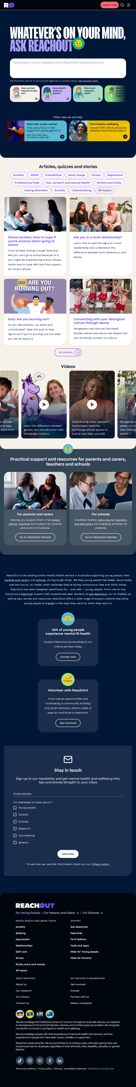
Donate (74, 991)
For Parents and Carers (59, 913)
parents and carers (16, 580)
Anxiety (18, 175)
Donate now (68, 656)
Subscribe (68, 853)
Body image (76, 175)
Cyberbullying (82, 190)
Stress (96, 175)
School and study (109, 183)
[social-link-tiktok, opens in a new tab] (20, 1061)
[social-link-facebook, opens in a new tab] (50, 1061)
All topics (104, 190)
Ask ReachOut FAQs (88, 81)
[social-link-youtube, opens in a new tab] (40, 1061)
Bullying (21, 933)
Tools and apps (79, 945)
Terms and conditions (26, 1068)
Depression (115, 175)
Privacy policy (100, 864)
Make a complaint (81, 1003)
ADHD (35, 175)
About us (21, 984)
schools (41, 580)
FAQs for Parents (81, 958)
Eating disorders (36, 190)
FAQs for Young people (84, 952)
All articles (66, 352)
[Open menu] (128, 5)
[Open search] (122, 5)
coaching (24, 523)
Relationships (24, 945)
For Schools (91, 913)
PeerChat (27, 594)
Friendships (53, 175)
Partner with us (79, 997)
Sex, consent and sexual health (68, 183)
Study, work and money (30, 964)
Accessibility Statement (75, 1068)
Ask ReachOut (98, 594)
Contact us (22, 1003)
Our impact (22, 997)
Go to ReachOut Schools (101, 537)
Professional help (27, 183)
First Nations (78, 939)
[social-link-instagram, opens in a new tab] (30, 1061)
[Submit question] (122, 74)
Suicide (60, 190)
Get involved (68, 723)
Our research (24, 991)
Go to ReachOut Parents (35, 537)
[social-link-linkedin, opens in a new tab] (60, 1061)
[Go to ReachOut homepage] (9, 5)
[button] (44, 404)
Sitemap (58, 1068)
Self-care (21, 952)
